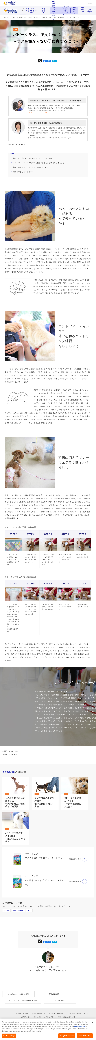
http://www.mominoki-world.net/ (39, 113)
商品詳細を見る (75, 859)
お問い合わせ (89, 11)
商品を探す (43, 11)
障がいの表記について (66, 1017)
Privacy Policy (79, 1026)
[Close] (92, 1022)
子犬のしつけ (8, 772)
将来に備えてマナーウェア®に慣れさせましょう (31, 167)
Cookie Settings (9, 1036)
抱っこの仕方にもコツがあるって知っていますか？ (32, 158)
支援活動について (82, 10)
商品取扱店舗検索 (54, 994)
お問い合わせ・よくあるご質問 (19, 994)
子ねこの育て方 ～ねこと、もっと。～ (65, 10)
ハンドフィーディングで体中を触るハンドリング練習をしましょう (38, 163)
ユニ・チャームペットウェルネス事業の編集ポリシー (24, 1000)
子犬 (29, 910)
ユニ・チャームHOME (19, 1014)
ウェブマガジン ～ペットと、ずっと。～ (54, 10)
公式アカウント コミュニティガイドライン (37, 1017)
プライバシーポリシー (76, 1014)
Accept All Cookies (67, 1036)
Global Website (61, 1000)
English (23, 11)
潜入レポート (18, 910)
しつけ (6, 910)
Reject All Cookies (84, 1036)
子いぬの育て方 (74, 10)
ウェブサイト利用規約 (55, 1014)
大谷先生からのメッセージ (23, 172)
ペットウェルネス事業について (30, 11)
